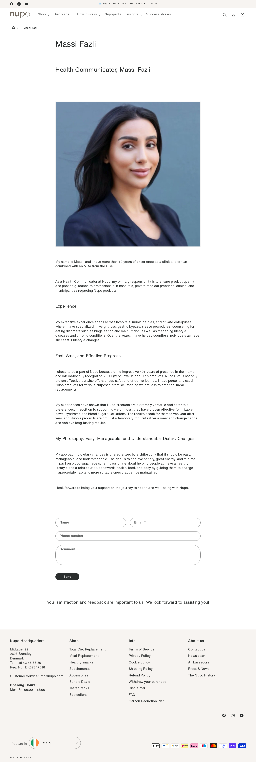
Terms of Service (142, 649)
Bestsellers (78, 695)
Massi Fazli (30, 28)
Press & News (198, 669)
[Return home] (13, 28)
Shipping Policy (141, 669)
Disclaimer (137, 688)
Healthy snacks (81, 662)
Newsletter (196, 656)
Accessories (78, 675)
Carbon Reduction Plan (147, 701)
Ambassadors (198, 662)
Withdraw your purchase (147, 682)
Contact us (196, 649)
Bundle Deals (79, 682)
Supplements (79, 669)
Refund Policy (139, 675)
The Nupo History (201, 675)
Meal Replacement (84, 656)
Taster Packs (79, 688)
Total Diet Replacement (87, 649)
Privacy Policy (140, 656)
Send (67, 576)
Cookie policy (139, 662)
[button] (43, 14)
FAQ (132, 695)
